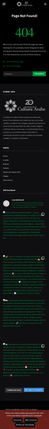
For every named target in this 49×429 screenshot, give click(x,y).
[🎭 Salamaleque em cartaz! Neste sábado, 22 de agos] (24, 364)
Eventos (6, 168)
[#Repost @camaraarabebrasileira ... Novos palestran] (24, 232)
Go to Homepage (13, 66)
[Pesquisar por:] (18, 73)
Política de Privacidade (25, 425)
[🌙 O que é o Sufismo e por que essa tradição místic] (24, 276)
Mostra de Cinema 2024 (11, 172)
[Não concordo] (46, 419)
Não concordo (31, 420)
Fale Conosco (8, 180)
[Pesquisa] (45, 4)
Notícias (6, 164)
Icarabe (6, 160)
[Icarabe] (24, 4)
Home (5, 156)
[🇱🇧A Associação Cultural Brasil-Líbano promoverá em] (24, 320)
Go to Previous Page (14, 61)
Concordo (17, 420)
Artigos (5, 176)
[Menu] (4, 4)
